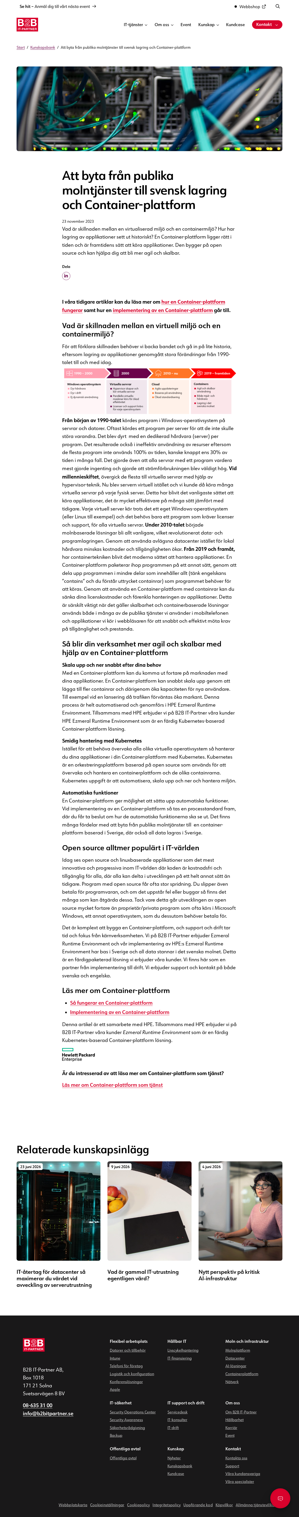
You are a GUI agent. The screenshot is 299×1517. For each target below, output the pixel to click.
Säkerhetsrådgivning (127, 1427)
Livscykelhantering (183, 1350)
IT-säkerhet (121, 1403)
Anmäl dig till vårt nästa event (55, 6)
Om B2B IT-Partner (241, 1412)
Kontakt (264, 24)
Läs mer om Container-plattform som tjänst (112, 1085)
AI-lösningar (235, 1366)
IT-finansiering (179, 1358)
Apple (115, 1389)
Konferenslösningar (126, 1381)
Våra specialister (239, 1481)
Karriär (231, 1427)
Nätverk (232, 1381)
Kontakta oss (236, 1458)
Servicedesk (177, 1412)
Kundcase (235, 24)
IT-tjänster (133, 24)
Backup (116, 1435)
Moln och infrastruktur (247, 1341)
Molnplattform (237, 1350)
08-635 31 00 (37, 1405)
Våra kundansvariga (242, 1473)
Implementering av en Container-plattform (119, 1012)
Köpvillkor (224, 1505)
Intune (115, 1358)
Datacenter (235, 1358)
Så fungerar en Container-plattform (111, 1003)
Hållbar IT (176, 1341)
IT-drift (173, 1427)
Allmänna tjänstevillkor (256, 1505)
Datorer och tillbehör (128, 1350)
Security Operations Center (133, 1412)
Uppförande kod (198, 1505)
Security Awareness (126, 1419)
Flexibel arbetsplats (129, 1341)
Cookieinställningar (107, 1505)
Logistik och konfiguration (132, 1373)
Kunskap (206, 24)
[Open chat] (280, 1498)
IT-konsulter (177, 1419)
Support (232, 1466)
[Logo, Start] (27, 24)
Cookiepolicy (138, 1505)
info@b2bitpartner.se (48, 1413)
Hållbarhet (234, 1419)
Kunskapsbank (179, 1466)
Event (186, 24)
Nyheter (174, 1458)
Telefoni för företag (126, 1366)
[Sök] (277, 6)
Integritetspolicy (167, 1505)
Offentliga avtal (125, 1449)
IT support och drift (185, 1403)
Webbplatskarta (73, 1505)
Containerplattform (241, 1373)
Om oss (162, 24)
